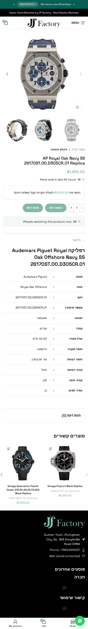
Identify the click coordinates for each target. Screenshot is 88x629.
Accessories (72, 490)
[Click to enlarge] (77, 107)
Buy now (33, 208)
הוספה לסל (55, 208)
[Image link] (64, 521)
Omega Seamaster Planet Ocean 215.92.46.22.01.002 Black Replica (23, 490)
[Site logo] (44, 22)
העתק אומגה (59, 149)
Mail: (64, 556)
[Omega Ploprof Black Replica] (65, 463)
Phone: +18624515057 (65, 550)
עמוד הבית (78, 149)
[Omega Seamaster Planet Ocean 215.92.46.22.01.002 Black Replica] (23, 463)
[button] (81, 74)
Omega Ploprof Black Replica (64, 486)
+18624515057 (27, 4)
